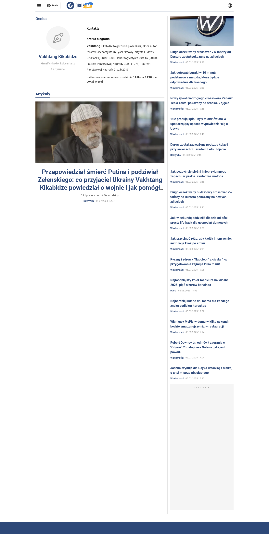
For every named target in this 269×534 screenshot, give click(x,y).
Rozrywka (88, 201)
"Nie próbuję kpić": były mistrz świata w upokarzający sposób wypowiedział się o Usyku (199, 123)
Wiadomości (177, 62)
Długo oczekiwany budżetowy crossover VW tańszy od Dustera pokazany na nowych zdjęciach (201, 197)
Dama (173, 290)
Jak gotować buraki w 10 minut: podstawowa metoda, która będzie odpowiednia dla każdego (194, 77)
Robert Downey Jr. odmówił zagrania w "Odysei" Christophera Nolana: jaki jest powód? (197, 347)
